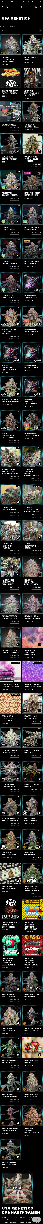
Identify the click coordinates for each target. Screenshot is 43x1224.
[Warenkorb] (40, 7)
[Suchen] (7, 7)
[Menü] (2, 6)
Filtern (7, 30)
